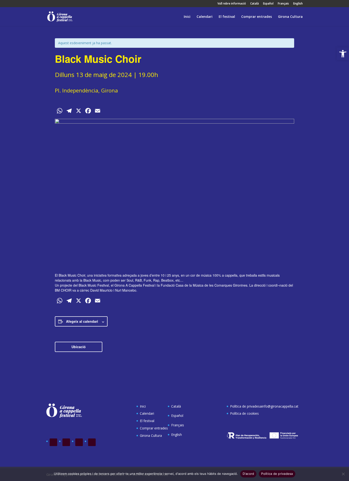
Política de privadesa (246, 406)
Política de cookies (244, 413)
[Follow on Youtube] (92, 442)
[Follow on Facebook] (53, 442)
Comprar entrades (256, 17)
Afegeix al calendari (82, 321)
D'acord (248, 474)
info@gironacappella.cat (280, 406)
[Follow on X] (66, 442)
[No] (343, 473)
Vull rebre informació (231, 3)
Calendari (204, 17)
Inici (187, 17)
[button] (343, 54)
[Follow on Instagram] (79, 442)
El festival (227, 17)
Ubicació (78, 346)
